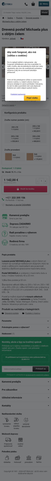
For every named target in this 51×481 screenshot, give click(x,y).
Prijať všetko (32, 98)
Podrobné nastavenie (18, 94)
